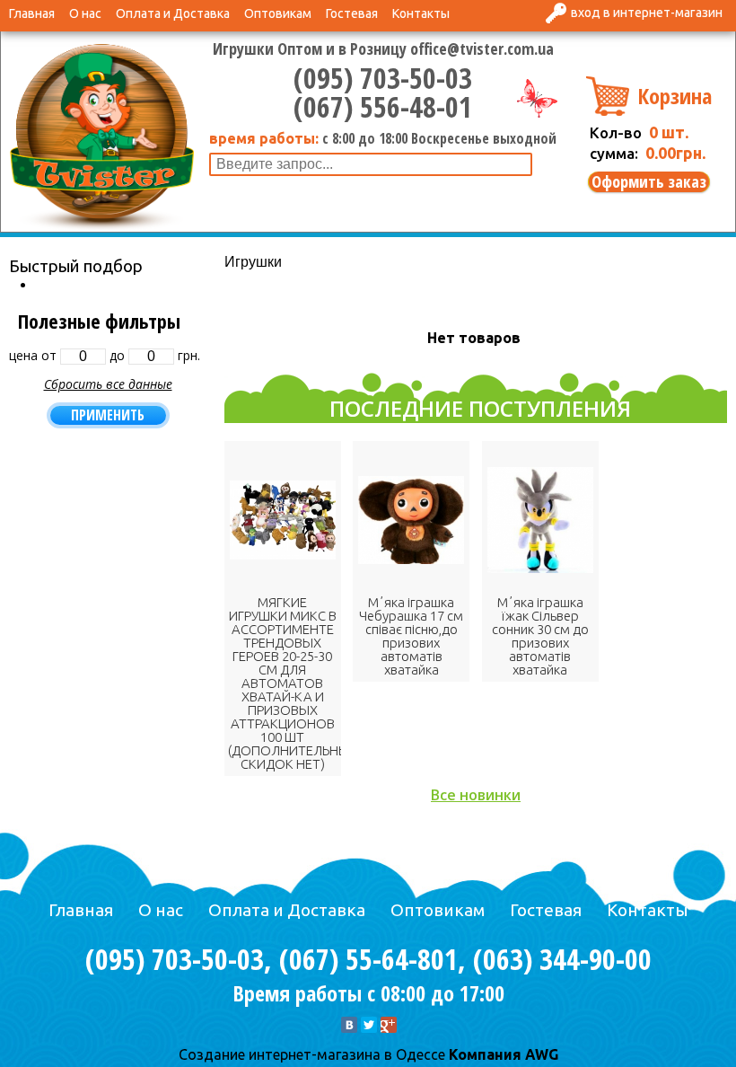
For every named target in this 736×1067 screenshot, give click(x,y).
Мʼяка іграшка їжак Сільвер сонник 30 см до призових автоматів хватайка (540, 636)
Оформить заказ (648, 182)
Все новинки (476, 795)
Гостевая (352, 13)
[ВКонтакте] (349, 1025)
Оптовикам (277, 13)
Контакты (421, 13)
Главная (32, 13)
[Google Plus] (389, 1025)
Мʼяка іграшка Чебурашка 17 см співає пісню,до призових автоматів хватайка (411, 636)
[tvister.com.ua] (102, 135)
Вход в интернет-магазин (647, 12)
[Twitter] (369, 1025)
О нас (85, 13)
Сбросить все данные (108, 383)
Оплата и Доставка (173, 13)
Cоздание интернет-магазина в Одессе (312, 1054)
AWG (539, 1054)
